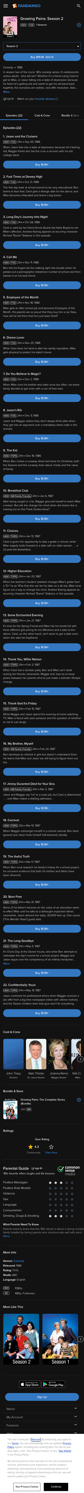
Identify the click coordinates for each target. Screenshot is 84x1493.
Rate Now (51, 1152)
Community (33, 1152)
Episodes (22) (14, 115)
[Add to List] (79, 25)
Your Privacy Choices (26, 1486)
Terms (15, 1443)
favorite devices (45, 99)
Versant (36, 1439)
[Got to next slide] (80, 1059)
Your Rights (65, 1451)
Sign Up (42, 1397)
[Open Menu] (5, 6)
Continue (56, 1486)
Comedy (19, 1261)
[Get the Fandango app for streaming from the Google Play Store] (53, 1385)
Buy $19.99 (49, 57)
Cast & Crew (42, 115)
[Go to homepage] (26, 6)
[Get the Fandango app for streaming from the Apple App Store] (29, 1385)
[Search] (78, 6)
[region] (42, 1463)
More (6, 92)
